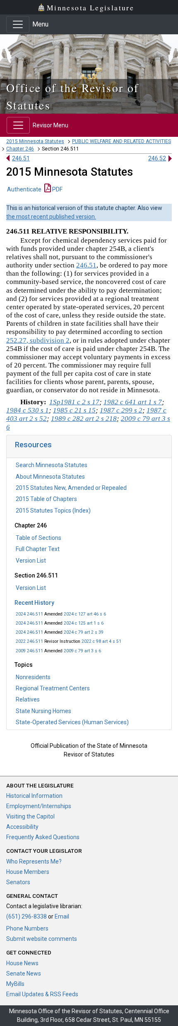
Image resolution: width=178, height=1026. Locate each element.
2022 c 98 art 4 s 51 (101, 641)
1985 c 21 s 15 (74, 410)
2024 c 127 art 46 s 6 (85, 614)
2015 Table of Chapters (46, 499)
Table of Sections (38, 537)
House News (22, 963)
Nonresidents (33, 677)
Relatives (28, 699)
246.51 (21, 158)
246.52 (157, 158)
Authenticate (24, 189)
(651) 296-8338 (26, 916)
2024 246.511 (29, 614)
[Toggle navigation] (17, 24)
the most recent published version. (51, 216)
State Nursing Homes (43, 711)
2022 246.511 (29, 641)
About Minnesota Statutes (50, 476)
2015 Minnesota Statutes (35, 141)
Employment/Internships (38, 806)
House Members (27, 872)
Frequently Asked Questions (42, 837)
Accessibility (22, 826)
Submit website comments (41, 938)
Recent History (34, 602)
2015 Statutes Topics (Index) (53, 510)
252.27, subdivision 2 (38, 340)
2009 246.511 (29, 651)
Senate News (23, 973)
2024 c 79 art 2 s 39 (83, 632)
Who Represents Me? (34, 861)
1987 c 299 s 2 (121, 410)
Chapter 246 (20, 149)
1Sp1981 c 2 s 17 (74, 402)
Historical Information (34, 795)
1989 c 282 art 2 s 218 (84, 418)
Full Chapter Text (38, 549)
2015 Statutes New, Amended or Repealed (71, 487)
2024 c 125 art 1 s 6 (83, 623)
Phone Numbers (27, 928)
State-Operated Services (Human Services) (72, 722)
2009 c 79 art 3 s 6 (82, 651)
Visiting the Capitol (30, 816)
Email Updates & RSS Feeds (42, 994)
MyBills (15, 984)
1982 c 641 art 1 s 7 (132, 402)
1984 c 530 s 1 (27, 410)
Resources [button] (33, 444)
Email (62, 916)
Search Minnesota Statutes (51, 465)
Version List (31, 560)
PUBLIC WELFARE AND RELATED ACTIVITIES (121, 141)
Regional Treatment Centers (53, 688)
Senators (18, 882)
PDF (57, 189)
